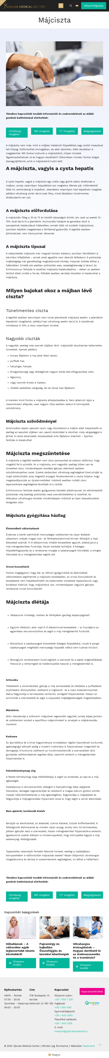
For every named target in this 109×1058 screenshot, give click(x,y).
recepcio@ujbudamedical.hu (71, 1031)
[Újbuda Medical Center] (24, 5)
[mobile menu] (60, 5)
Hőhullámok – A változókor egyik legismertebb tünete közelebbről (20, 949)
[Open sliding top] (3, 3)
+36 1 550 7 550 (63, 999)
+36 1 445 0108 (63, 1023)
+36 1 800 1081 (63, 1007)
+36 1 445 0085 (63, 1015)
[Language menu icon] (77, 5)
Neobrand (89, 1046)
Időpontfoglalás (93, 5)
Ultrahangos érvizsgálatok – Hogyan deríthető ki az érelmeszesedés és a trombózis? (87, 950)
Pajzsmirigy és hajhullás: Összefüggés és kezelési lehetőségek (54, 949)
